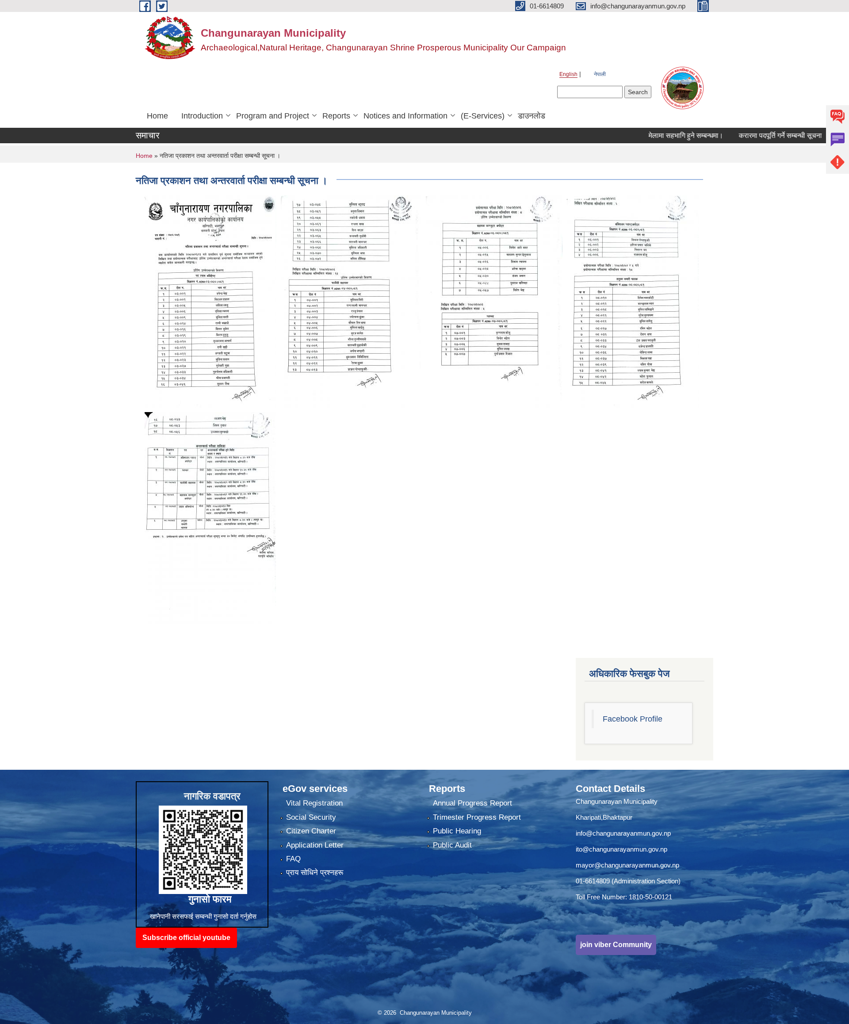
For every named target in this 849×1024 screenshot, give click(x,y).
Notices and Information (405, 115)
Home (157, 115)
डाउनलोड (531, 115)
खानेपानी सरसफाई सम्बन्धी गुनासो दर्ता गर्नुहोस (203, 916)
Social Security (311, 817)
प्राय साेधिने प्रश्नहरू (314, 872)
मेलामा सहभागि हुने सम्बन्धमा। (657, 135)
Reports (336, 115)
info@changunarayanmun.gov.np (623, 833)
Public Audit (452, 845)
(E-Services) (483, 115)
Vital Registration (314, 803)
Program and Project (272, 115)
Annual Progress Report (472, 803)
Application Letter (315, 845)
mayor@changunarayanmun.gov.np (627, 865)
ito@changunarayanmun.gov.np (621, 849)
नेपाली (600, 74)
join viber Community (616, 944)
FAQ (293, 859)
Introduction (202, 115)
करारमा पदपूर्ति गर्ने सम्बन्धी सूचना (752, 135)
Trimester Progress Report (477, 817)
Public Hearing (457, 831)
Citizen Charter (311, 831)
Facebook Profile (632, 719)
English (568, 74)
